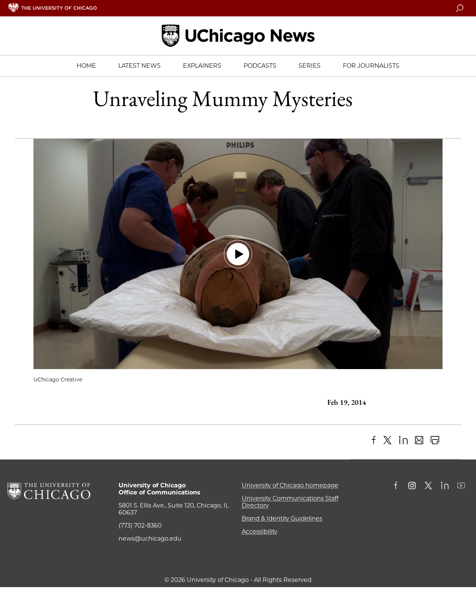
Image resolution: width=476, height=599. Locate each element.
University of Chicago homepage (290, 485)
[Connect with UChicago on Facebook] (397, 486)
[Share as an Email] (419, 440)
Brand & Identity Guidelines (282, 518)
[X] (387, 440)
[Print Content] (435, 440)
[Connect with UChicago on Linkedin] (444, 486)
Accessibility (259, 531)
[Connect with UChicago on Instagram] (412, 486)
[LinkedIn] (403, 440)
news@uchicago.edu (150, 538)
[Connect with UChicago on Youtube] (461, 486)
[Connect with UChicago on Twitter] (428, 486)
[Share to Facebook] (374, 440)
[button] (238, 254)
